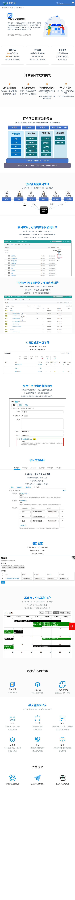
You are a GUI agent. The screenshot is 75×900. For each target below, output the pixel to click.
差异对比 (42, 468)
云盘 (12, 723)
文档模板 (17, 468)
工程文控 (37, 689)
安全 (37, 744)
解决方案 (4, 7)
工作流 (37, 723)
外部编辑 (34, 468)
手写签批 (58, 468)
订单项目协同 (20, 7)
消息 (62, 723)
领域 (11, 7)
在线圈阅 (50, 468)
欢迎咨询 (72, 627)
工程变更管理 (62, 689)
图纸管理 (12, 689)
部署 (62, 744)
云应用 (12, 744)
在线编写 (25, 468)
